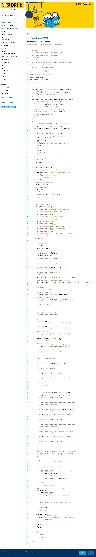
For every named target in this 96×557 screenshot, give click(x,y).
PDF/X (3, 82)
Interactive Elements (8, 54)
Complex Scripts (7, 34)
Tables (4, 85)
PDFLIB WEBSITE (8, 15)
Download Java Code (31, 44)
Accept (91, 553)
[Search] (15, 107)
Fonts (3, 37)
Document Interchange (9, 57)
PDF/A (3, 74)
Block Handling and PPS (9, 29)
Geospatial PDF (6, 45)
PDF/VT (4, 79)
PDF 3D (3, 68)
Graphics (4, 48)
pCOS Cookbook (8, 103)
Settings (82, 553)
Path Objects (6, 65)
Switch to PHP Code (46, 44)
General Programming (9, 43)
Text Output (5, 88)
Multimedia (5, 60)
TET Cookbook (7, 98)
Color (3, 31)
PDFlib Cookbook (8, 22)
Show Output (58, 44)
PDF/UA (4, 76)
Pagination (5, 62)
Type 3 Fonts (5, 93)
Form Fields (5, 40)
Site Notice (11, 554)
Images (4, 51)
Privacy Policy (18, 554)
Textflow (5, 91)
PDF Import (5, 71)
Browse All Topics (7, 26)
